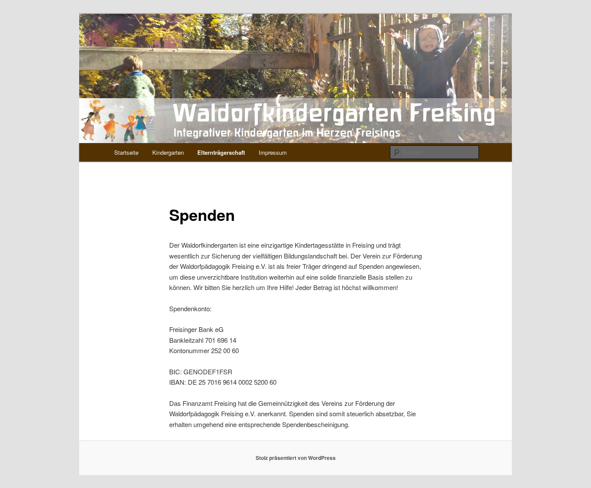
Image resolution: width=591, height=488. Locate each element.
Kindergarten (168, 152)
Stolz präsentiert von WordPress (296, 458)
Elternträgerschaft (221, 152)
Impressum (273, 152)
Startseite (126, 152)
